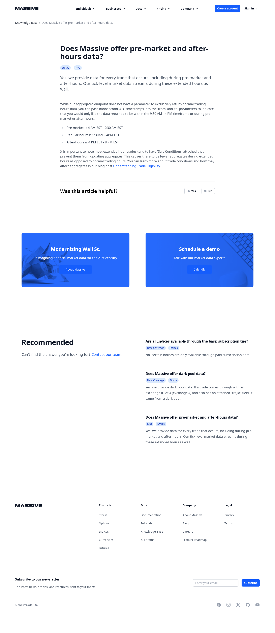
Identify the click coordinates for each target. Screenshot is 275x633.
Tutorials (146, 523)
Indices (104, 531)
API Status (147, 540)
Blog (186, 523)
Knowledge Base (152, 531)
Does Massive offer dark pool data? (176, 373)
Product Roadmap (195, 540)
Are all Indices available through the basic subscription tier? (197, 341)
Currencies (106, 540)
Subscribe (251, 583)
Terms (228, 523)
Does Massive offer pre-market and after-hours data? (192, 417)
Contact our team (106, 354)
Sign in (250, 8)
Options (104, 523)
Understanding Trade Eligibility (136, 166)
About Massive (75, 269)
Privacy (229, 515)
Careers (188, 531)
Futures (104, 548)
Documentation (151, 515)
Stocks (103, 515)
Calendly (199, 269)
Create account (227, 8)
